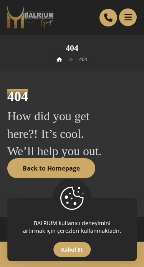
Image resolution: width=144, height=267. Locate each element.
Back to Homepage (51, 168)
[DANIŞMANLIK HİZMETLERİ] (30, 17)
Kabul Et (72, 249)
